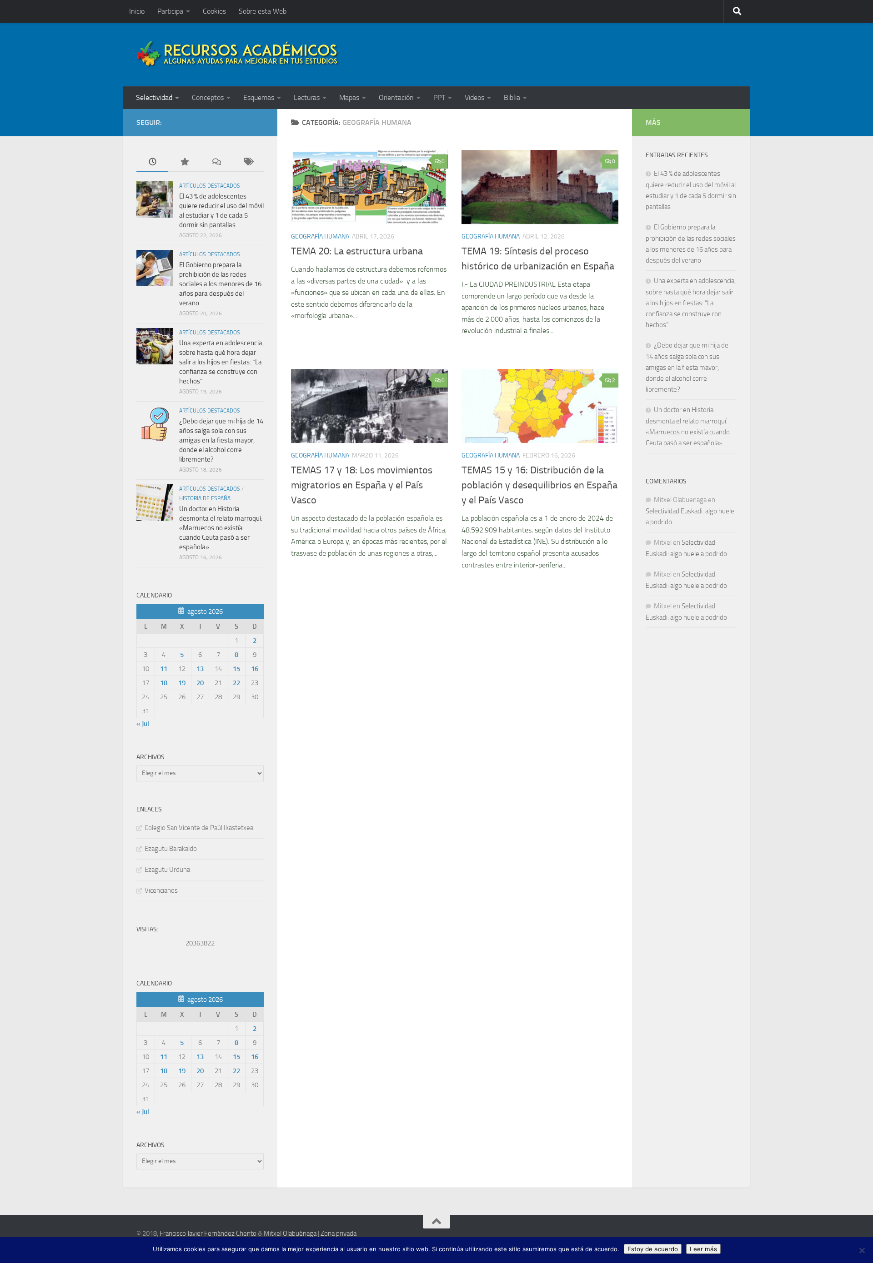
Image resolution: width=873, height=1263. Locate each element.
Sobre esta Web (262, 11)
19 (182, 683)
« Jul (142, 724)
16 (254, 669)
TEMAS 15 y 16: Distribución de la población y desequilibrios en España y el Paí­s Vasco (539, 485)
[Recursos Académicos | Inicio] (237, 54)
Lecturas (307, 97)
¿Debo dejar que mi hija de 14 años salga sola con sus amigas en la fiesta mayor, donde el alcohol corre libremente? (221, 440)
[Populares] (184, 162)
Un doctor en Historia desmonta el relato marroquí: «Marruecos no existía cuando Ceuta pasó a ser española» (220, 528)
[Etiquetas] (248, 162)
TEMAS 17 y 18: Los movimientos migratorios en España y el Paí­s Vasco (361, 485)
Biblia (512, 97)
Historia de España (205, 498)
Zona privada (338, 1233)
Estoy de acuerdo (652, 1249)
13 (200, 669)
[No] (861, 1250)
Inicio (137, 11)
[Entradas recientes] (152, 162)
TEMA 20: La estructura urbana (357, 251)
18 (163, 683)
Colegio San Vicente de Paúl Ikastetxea (199, 828)
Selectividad (154, 97)
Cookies (214, 11)
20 (200, 683)
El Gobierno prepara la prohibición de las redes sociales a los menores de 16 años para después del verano (220, 284)
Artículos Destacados (209, 186)
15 (236, 669)
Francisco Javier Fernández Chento (208, 1233)
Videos (474, 97)
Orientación (396, 97)
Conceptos (208, 97)
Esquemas (258, 97)
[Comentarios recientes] (216, 162)
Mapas (349, 97)
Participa (170, 11)
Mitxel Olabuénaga (290, 1233)
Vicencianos (161, 890)
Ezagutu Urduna (167, 869)
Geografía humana (320, 236)
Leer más (703, 1249)
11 (163, 669)
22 (236, 683)
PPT (439, 97)
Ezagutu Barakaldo (171, 849)
